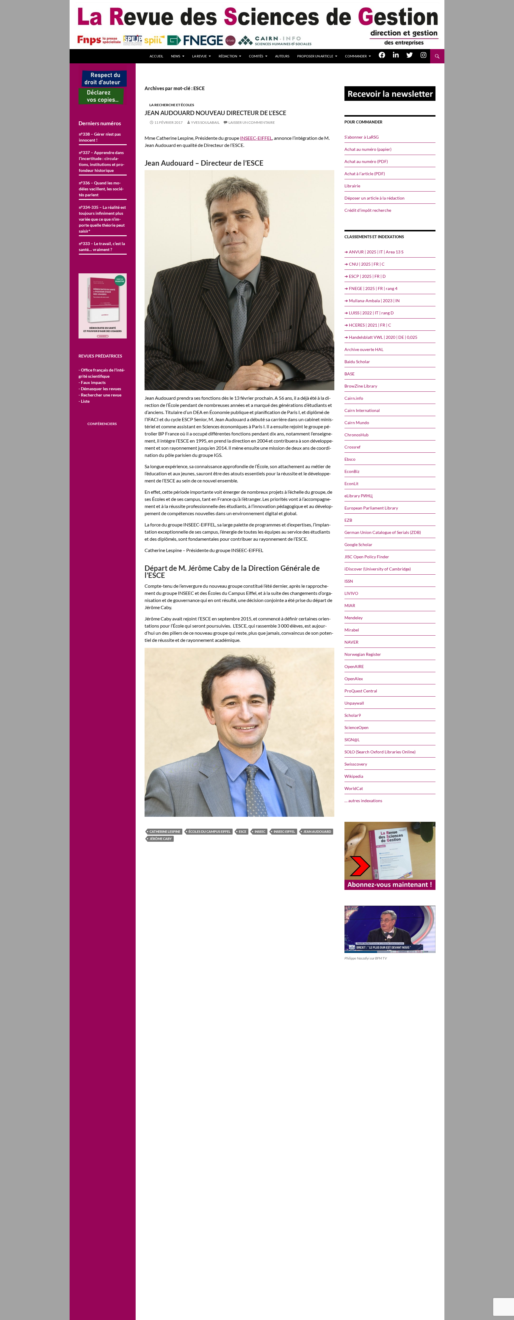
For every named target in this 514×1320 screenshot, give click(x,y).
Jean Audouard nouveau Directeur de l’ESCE (215, 112)
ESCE (242, 831)
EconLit (351, 483)
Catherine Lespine (165, 831)
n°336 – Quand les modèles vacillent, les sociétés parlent (101, 188)
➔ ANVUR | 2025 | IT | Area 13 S (373, 251)
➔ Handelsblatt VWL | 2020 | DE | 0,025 (380, 337)
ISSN (348, 581)
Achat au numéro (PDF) (366, 161)
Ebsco (349, 459)
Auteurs (282, 56)
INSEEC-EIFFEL (256, 138)
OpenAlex (353, 678)
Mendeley (353, 617)
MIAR (349, 605)
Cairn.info (353, 398)
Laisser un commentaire (251, 122)
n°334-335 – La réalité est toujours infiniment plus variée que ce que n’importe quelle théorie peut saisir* (102, 219)
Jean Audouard (317, 831)
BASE (349, 373)
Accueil (156, 56)
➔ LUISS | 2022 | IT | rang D (369, 312)
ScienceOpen (356, 727)
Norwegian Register (362, 654)
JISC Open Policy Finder (366, 556)
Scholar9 (352, 715)
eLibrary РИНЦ (358, 495)
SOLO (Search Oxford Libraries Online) (380, 751)
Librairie (352, 185)
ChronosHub (356, 434)
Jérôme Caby (161, 839)
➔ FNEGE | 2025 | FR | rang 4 (370, 288)
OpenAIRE (354, 666)
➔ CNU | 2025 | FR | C (364, 263)
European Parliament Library (371, 507)
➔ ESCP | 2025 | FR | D (365, 276)
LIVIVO (351, 593)
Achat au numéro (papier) (367, 149)
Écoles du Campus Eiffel (210, 831)
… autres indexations (363, 800)
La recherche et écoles (171, 105)
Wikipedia (353, 776)
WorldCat (353, 788)
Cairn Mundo (356, 422)
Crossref (352, 446)
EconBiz (351, 471)
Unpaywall (354, 703)
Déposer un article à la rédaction (374, 197)
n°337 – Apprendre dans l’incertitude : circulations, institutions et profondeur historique (101, 161)
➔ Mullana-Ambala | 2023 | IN (372, 300)
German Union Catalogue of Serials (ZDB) (382, 532)
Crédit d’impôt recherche (367, 210)
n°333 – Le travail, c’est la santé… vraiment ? (102, 246)
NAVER (351, 642)
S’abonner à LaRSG (361, 136)
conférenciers (102, 423)
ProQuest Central (360, 690)
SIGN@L (352, 739)
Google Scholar (358, 544)
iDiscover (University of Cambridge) (377, 568)
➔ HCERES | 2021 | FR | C (367, 324)
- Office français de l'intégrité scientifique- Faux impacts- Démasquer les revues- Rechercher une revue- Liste (102, 385)
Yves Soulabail (205, 122)
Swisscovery (355, 763)
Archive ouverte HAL (363, 349)
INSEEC (260, 831)
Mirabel (351, 629)
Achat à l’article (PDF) (364, 173)
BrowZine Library (360, 385)
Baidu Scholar (357, 361)
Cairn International (362, 410)
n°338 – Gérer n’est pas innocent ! (100, 136)
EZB (348, 520)
